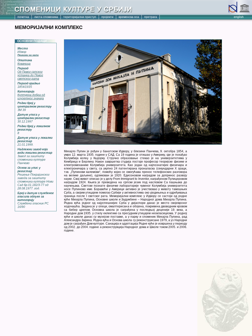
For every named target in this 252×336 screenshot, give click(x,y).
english (239, 17)
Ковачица (24, 63)
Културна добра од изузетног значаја (31, 96)
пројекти (107, 17)
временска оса (129, 17)
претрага (150, 17)
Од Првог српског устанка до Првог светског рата (30, 75)
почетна (23, 17)
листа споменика (46, 17)
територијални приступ (79, 17)
